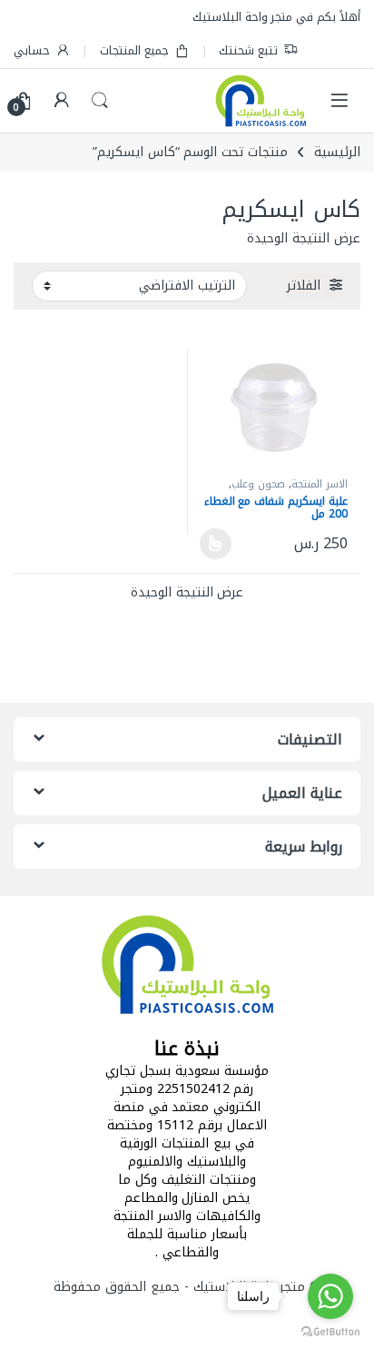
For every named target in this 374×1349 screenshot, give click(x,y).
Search (100, 101)
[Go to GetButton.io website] (330, 1330)
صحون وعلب (258, 484)
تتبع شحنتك (248, 50)
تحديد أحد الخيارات (220, 543)
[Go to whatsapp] (330, 1296)
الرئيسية (337, 152)
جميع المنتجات (134, 50)
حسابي (32, 50)
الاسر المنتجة (319, 484)
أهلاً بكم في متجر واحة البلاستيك (276, 16)
